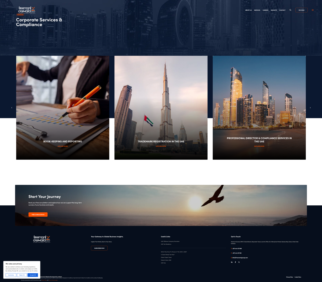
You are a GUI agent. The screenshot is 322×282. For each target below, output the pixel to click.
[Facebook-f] (235, 262)
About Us (248, 10)
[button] (310, 108)
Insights (274, 10)
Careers (265, 10)
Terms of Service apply (53, 280)
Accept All (33, 275)
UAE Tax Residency (166, 244)
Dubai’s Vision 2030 (166, 260)
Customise (11, 275)
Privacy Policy (44, 280)
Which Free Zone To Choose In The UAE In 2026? (174, 251)
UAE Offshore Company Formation (170, 241)
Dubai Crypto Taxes (166, 257)
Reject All (21, 275)
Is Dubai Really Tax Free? (168, 254)
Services (257, 10)
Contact (282, 10)
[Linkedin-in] (232, 262)
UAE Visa (163, 262)
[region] (21, 270)
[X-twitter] (239, 262)
